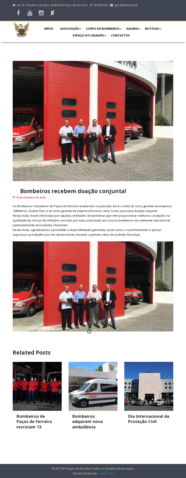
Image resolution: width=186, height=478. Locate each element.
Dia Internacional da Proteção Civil (148, 418)
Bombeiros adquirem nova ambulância (87, 421)
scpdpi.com (105, 473)
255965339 (100, 5)
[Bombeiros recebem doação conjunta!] (93, 121)
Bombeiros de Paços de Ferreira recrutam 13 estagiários (34, 424)
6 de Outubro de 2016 (31, 197)
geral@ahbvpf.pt (126, 5)
